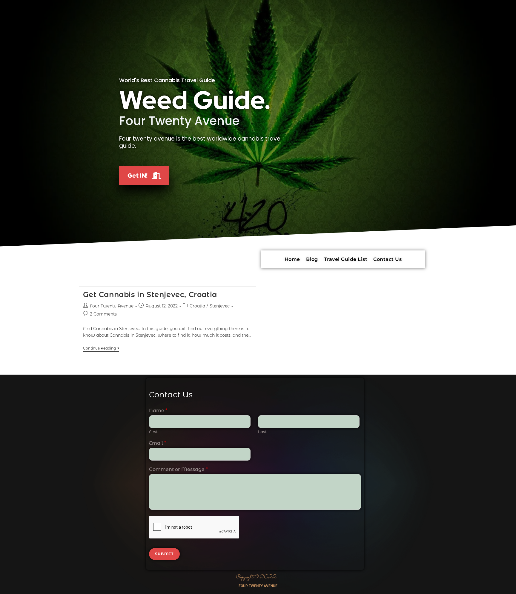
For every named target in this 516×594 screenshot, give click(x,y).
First (153, 431)
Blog (312, 259)
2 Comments (103, 314)
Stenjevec (220, 306)
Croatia (197, 306)
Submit (164, 554)
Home (292, 259)
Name (158, 410)
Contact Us (387, 259)
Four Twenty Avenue (111, 306)
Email (157, 443)
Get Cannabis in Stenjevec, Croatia (150, 294)
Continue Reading (101, 348)
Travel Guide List (346, 259)
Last (262, 431)
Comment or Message (178, 469)
